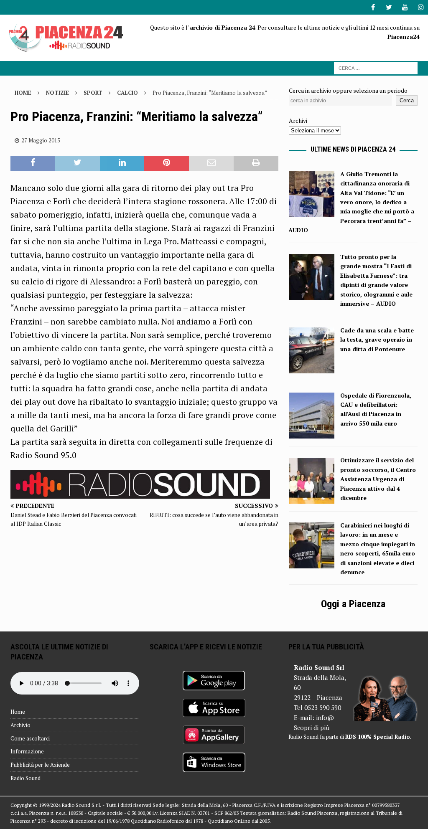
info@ (325, 717)
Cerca (407, 100)
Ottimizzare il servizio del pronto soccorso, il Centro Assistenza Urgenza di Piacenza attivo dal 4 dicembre (378, 479)
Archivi (298, 120)
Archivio (20, 725)
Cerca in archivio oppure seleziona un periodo (348, 90)
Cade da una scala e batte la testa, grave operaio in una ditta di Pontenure (377, 339)
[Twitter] (389, 7)
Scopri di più (311, 727)
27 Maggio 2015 (40, 140)
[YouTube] (404, 7)
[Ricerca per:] (376, 67)
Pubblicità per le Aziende (40, 764)
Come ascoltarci (30, 738)
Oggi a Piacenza (353, 604)
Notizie (57, 92)
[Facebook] (373, 7)
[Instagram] (420, 7)
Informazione (27, 751)
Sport (93, 92)
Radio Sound (25, 778)
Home (17, 711)
